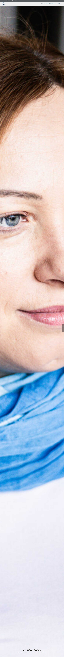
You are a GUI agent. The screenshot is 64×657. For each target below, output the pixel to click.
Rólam (47, 3)
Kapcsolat (58, 3)
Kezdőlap (43, 3)
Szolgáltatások (52, 3)
